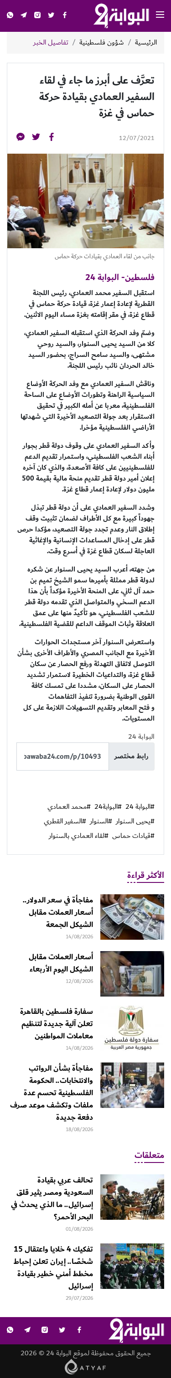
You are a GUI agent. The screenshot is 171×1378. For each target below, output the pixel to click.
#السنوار (101, 821)
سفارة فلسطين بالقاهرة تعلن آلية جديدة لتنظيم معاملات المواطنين (56, 1024)
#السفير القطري (65, 821)
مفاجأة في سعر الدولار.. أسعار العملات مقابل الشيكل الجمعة (58, 912)
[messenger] (20, 138)
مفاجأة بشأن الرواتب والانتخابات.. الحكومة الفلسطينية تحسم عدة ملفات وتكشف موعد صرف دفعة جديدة (51, 1093)
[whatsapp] (10, 16)
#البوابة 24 (140, 807)
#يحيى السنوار (135, 821)
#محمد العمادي (69, 807)
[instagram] (37, 16)
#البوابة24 (108, 807)
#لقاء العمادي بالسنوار (79, 836)
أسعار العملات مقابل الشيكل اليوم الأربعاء (61, 963)
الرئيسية (146, 42)
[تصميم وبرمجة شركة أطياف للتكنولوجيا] (85, 1366)
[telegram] (24, 16)
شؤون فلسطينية (101, 42)
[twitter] (51, 16)
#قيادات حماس (133, 836)
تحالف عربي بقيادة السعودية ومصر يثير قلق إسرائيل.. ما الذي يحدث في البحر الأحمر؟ (52, 1198)
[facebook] (65, 16)
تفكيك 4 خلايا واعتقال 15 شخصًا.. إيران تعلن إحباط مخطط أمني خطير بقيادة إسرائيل (53, 1268)
